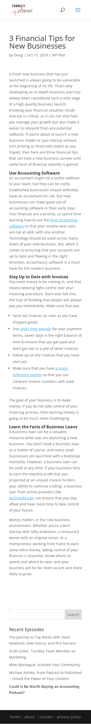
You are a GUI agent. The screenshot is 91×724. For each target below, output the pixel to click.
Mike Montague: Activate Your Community (44, 664)
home (15, 716)
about (29, 716)
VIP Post (58, 55)
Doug (18, 55)
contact (46, 716)
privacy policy (69, 716)
